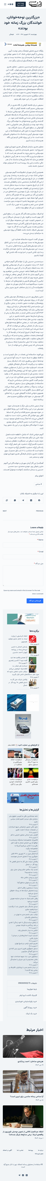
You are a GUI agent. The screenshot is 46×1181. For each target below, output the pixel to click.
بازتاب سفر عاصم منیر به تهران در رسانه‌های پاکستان (26, 916)
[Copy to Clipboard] (7, 500)
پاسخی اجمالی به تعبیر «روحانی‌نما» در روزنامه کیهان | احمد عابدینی (19, 650)
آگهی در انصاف (7, 1150)
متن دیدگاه (38, 563)
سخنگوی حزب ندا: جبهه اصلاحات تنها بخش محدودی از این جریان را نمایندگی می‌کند (24, 959)
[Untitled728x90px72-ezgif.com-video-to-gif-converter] (23, 44)
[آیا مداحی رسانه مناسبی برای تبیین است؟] (23, 1081)
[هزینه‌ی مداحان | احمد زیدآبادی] (23, 1046)
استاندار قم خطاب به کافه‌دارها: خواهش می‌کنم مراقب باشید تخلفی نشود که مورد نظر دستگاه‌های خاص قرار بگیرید (23, 670)
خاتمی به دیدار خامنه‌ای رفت (28, 930)
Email (40, 551)
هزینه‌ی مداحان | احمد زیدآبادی (30, 1061)
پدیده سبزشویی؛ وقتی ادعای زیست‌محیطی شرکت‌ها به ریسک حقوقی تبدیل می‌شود (24, 891)
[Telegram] (8, 4)
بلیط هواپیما (32, 989)
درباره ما (40, 1150)
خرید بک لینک (31, 1013)
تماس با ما (20, 1150)
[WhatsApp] (15, 500)
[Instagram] (10, 4)
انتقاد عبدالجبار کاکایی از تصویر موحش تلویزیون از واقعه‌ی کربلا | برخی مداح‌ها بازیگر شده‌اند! (23, 1133)
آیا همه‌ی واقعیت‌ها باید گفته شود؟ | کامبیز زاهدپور (18, 659)
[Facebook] (39, 500)
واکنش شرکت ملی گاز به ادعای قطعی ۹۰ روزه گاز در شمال (17, 682)
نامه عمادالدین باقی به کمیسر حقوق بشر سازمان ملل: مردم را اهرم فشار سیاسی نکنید (23, 819)
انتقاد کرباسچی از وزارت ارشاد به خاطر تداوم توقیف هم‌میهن (17, 639)
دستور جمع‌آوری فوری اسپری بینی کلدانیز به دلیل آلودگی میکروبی (23, 950)
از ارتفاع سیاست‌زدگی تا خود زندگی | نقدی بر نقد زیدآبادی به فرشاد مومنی (23, 924)
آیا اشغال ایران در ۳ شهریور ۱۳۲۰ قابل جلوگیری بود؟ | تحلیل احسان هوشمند (24, 855)
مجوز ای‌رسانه (39, 1154)
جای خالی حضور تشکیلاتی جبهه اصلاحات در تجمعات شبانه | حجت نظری (23, 828)
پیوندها (30, 1150)
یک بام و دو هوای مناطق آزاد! (27, 882)
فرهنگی (11, 34)
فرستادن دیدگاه (35, 600)
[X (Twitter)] (12, 4)
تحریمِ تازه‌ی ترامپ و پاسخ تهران (26, 943)
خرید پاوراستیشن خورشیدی (26, 1001)
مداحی (38, 484)
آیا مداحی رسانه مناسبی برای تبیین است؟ (26, 1096)
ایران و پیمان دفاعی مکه (29, 877)
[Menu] (5, 4)
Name (40, 540)
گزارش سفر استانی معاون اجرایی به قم (24, 835)
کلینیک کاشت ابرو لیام (28, 995)
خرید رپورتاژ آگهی (30, 1007)
